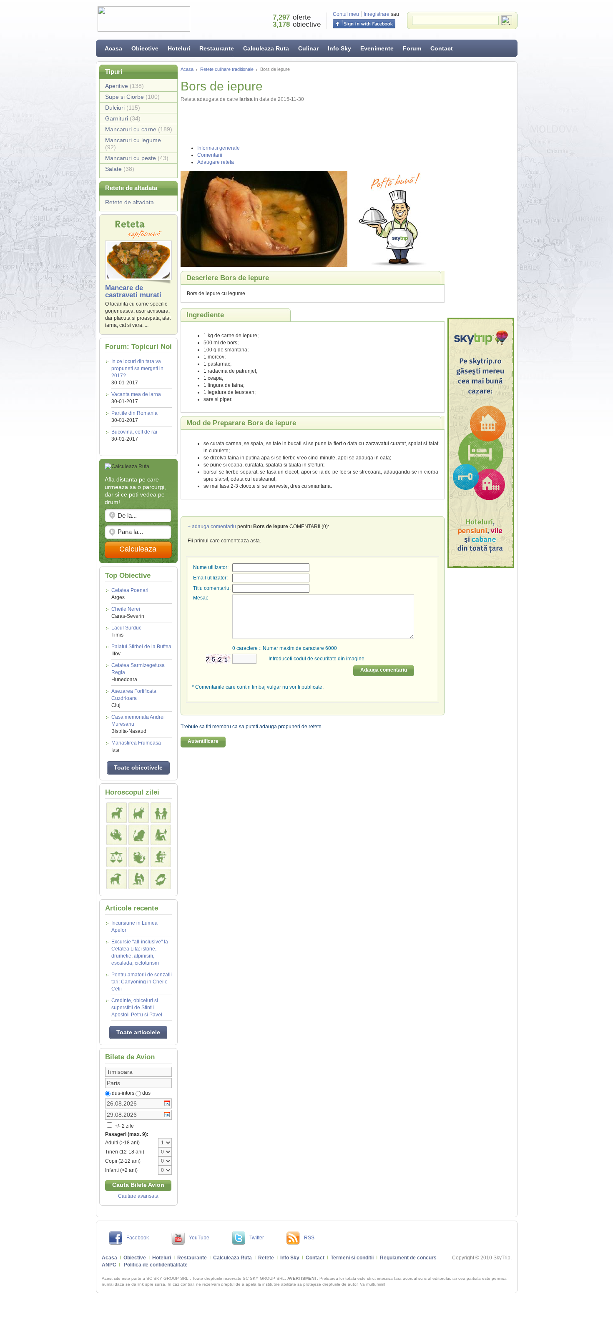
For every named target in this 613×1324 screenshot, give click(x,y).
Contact (441, 48)
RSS (309, 1238)
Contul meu (346, 14)
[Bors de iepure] (264, 219)
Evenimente (377, 48)
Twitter (256, 1238)
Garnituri (123, 118)
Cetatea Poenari (129, 593)
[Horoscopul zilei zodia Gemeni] (161, 812)
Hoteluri (179, 48)
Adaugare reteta (215, 162)
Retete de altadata (129, 202)
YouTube (199, 1238)
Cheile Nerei (127, 612)
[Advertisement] (480, 190)
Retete (266, 1258)
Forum (412, 48)
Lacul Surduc (126, 631)
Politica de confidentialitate (156, 1265)
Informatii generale (218, 148)
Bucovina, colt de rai (134, 432)
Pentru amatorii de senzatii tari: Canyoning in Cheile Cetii (141, 982)
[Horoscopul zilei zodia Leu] (138, 835)
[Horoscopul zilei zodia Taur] (138, 812)
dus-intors (123, 1093)
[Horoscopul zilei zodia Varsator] (138, 879)
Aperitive (124, 86)
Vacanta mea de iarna (136, 394)
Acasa (113, 48)
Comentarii (209, 155)
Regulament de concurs (408, 1258)
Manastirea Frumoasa (136, 746)
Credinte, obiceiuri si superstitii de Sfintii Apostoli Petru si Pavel (136, 1008)
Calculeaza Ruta (266, 48)
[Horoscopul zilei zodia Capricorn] (116, 879)
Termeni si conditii (352, 1258)
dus (146, 1093)
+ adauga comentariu (212, 526)
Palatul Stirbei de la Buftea (141, 650)
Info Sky (339, 48)
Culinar (308, 48)
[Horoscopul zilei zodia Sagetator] (161, 857)
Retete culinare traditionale (227, 69)
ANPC (109, 1265)
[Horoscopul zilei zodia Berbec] (116, 812)
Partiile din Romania (134, 413)
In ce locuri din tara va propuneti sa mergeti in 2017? (137, 369)
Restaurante (216, 48)
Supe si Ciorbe (132, 96)
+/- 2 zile (123, 1126)
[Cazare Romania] (480, 443)
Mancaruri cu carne (138, 129)
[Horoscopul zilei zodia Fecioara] (161, 835)
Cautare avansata (138, 1196)
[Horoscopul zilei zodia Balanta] (116, 857)
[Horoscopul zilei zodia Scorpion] (138, 857)
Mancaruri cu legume (133, 143)
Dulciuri (122, 107)
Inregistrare (376, 14)
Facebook (137, 1238)
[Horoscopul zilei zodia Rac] (116, 835)
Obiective (144, 48)
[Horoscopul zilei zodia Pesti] (161, 879)
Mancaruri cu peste (136, 158)
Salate (119, 169)
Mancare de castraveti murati (133, 291)
